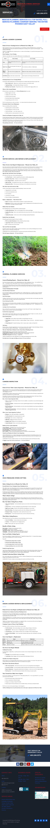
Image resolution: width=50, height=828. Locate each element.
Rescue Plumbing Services (28, 4)
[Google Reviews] (41, 820)
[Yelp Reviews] (44, 820)
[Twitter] (46, 820)
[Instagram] (38, 820)
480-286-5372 (5, 778)
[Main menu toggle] (48, 4)
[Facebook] (35, 820)
